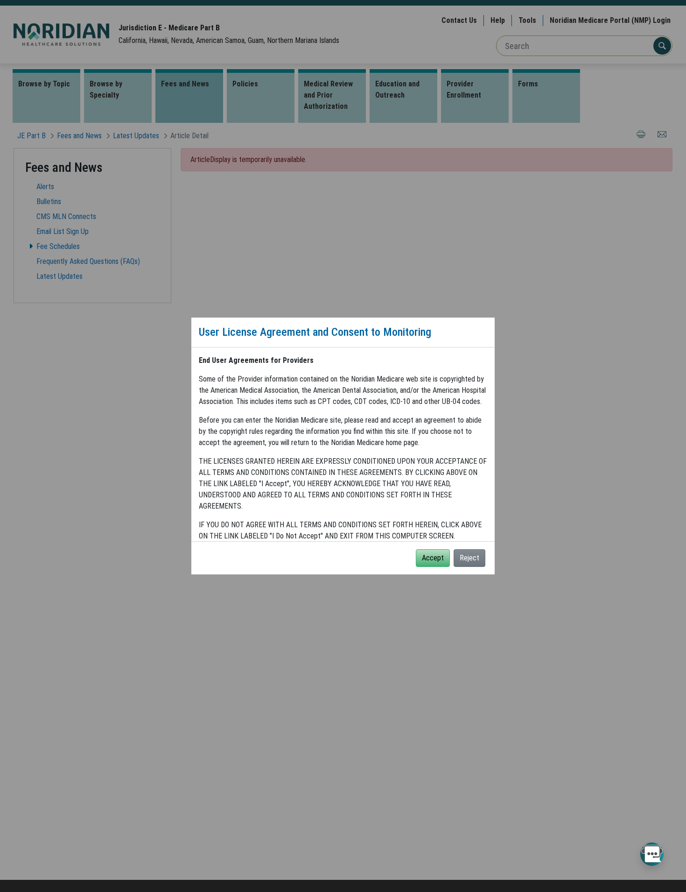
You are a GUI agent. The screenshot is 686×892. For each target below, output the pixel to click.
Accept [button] (433, 557)
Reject (469, 557)
